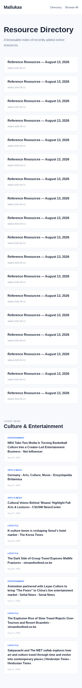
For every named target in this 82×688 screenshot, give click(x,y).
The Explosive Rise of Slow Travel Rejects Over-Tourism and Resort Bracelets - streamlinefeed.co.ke (41, 623)
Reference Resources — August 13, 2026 (38, 62)
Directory (56, 7)
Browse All (71, 7)
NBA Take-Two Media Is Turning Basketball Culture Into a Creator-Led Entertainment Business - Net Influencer (37, 447)
